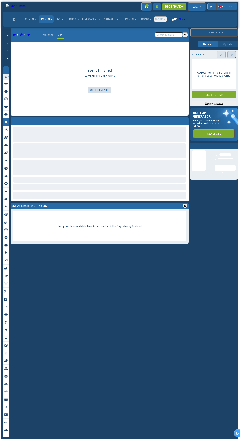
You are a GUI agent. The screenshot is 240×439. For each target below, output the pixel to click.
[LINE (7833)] (14, 35)
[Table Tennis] (21, 35)
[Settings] (212, 6)
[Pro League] (28, 35)
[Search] (185, 34)
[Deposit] (157, 6)
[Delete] (185, 206)
